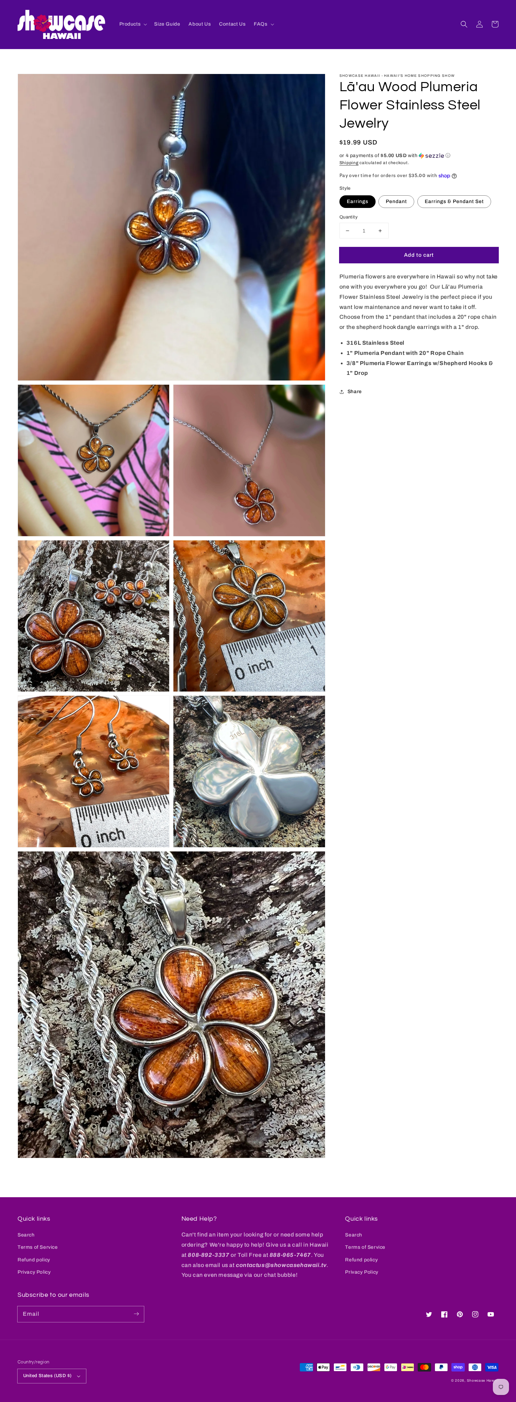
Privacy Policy (34, 1272)
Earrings (357, 201)
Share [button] (355, 391)
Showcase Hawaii (483, 1380)
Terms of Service (38, 1247)
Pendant (396, 201)
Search (26, 1235)
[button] (464, 24)
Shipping (349, 162)
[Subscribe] (136, 1314)
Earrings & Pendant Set (454, 201)
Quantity (348, 217)
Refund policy (34, 1259)
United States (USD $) (47, 1375)
